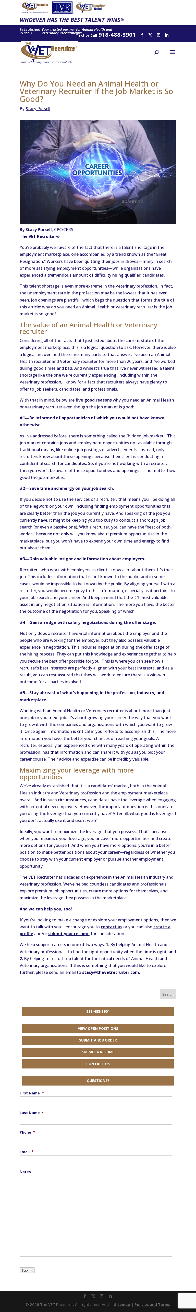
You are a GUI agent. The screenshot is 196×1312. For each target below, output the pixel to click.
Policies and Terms (152, 1304)
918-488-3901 (98, 1011)
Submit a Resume (98, 1051)
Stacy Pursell (35, 108)
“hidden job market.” (146, 436)
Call (93, 35)
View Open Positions (98, 1028)
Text (80, 35)
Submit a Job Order (98, 1040)
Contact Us (98, 1063)
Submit (27, 1270)
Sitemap (122, 1304)
